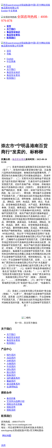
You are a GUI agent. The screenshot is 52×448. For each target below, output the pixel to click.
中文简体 (11, 61)
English (10, 59)
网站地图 (6, 435)
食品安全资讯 (19, 159)
